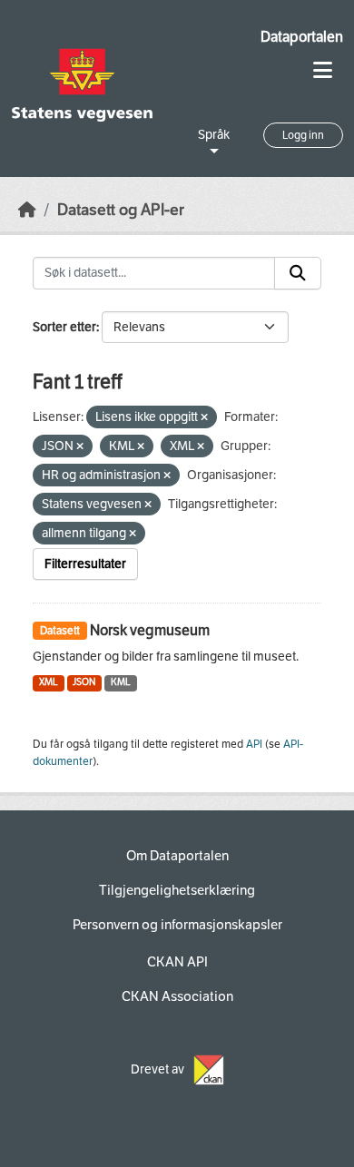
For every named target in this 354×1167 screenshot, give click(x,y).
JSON (84, 682)
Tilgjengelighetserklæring (177, 890)
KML (121, 682)
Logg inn (303, 135)
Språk (214, 134)
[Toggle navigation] (322, 70)
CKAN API (177, 962)
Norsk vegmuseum (150, 630)
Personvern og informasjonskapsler (177, 925)
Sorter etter (64, 327)
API (254, 744)
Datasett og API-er (120, 210)
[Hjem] (27, 210)
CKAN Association (177, 996)
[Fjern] (204, 418)
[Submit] (297, 273)
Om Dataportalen (177, 856)
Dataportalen (302, 36)
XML (48, 682)
